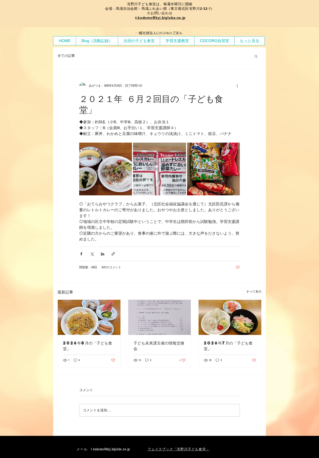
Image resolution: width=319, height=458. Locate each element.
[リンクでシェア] (113, 254)
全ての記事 (66, 56)
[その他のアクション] (237, 85)
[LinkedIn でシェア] (102, 254)
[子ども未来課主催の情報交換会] (159, 317)
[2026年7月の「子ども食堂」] (230, 317)
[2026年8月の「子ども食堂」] (89, 317)
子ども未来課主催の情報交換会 (158, 345)
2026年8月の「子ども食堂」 (87, 345)
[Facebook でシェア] (81, 254)
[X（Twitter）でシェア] (92, 254)
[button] (256, 56)
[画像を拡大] (105, 169)
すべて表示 (253, 291)
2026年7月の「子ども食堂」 (228, 345)
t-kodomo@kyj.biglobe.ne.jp (160, 18)
